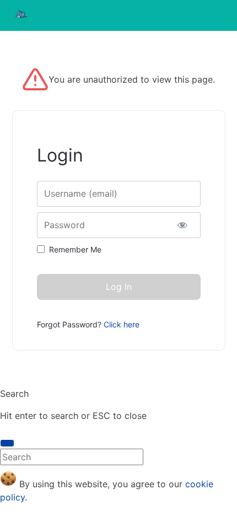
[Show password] (183, 225)
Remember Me (75, 249)
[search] (7, 443)
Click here (121, 324)
